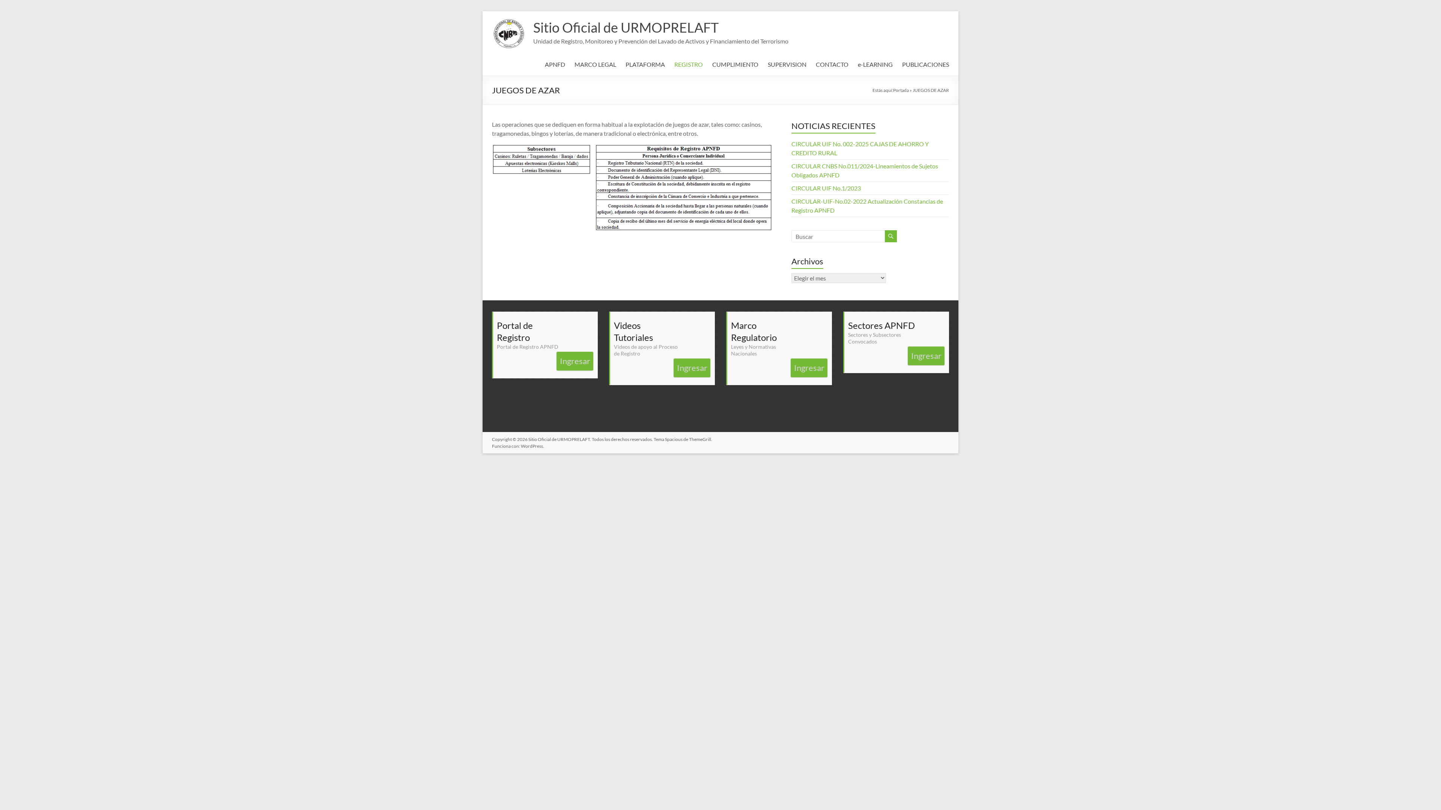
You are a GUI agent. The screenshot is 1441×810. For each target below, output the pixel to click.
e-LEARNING (875, 64)
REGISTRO (688, 64)
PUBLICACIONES (925, 64)
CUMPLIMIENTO (735, 64)
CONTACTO (832, 64)
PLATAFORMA (645, 64)
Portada (901, 90)
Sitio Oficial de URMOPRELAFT (626, 27)
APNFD (555, 64)
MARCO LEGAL (595, 64)
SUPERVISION (787, 64)
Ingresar (575, 361)
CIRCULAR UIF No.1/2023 (826, 188)
